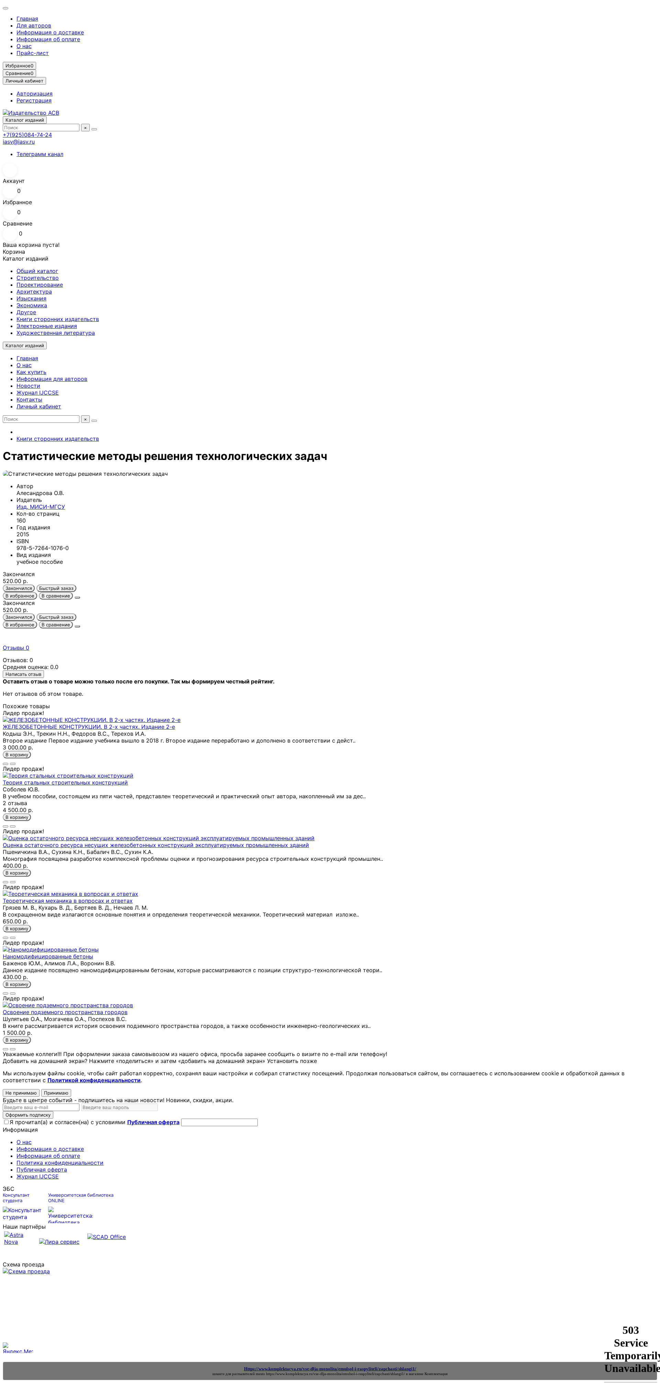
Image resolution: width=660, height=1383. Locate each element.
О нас (24, 46)
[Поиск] (94, 129)
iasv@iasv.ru (19, 141)
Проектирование (39, 284)
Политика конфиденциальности (59, 1162)
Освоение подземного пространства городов (65, 1012)
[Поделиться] (77, 597)
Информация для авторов (51, 378)
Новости (28, 385)
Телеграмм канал (39, 154)
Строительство (37, 277)
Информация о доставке (50, 32)
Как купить (31, 372)
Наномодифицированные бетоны (48, 956)
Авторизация (34, 93)
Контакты (29, 399)
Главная (27, 18)
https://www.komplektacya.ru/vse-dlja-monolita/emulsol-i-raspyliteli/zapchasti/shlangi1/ (335, 1374)
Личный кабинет (38, 406)
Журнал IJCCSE (37, 392)
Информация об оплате (48, 39)
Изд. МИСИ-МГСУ (40, 506)
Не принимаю (21, 1093)
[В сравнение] (12, 764)
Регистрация (34, 100)
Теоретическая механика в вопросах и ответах (68, 900)
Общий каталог (37, 270)
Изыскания (31, 298)
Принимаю (56, 1093)
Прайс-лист (32, 53)
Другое (26, 312)
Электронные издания (46, 325)
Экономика (31, 305)
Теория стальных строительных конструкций (65, 782)
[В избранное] (5, 764)
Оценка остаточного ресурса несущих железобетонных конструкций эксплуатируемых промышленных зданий (156, 845)
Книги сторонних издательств (57, 319)
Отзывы (16, 647)
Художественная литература (55, 332)
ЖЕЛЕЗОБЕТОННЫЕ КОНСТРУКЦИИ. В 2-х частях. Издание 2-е (89, 726)
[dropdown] (5, 8)
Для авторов (33, 25)
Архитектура (34, 291)
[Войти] (330, 170)
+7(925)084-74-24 (27, 134)
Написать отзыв (23, 674)
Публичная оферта (41, 1169)
